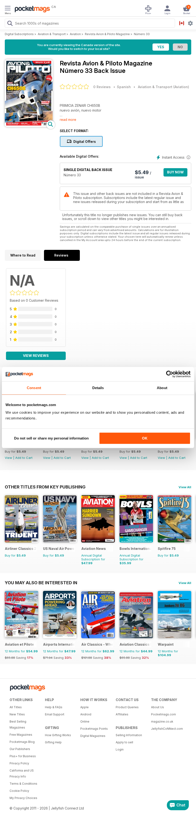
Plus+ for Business (23, 756)
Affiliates (122, 714)
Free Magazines (21, 734)
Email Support (54, 714)
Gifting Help (53, 742)
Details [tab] (98, 388)
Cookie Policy (19, 791)
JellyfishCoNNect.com (167, 728)
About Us (157, 707)
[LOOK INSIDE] (29, 125)
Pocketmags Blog (22, 742)
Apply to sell (124, 742)
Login (120, 749)
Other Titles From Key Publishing (45, 486)
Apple (84, 707)
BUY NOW (175, 172)
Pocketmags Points (94, 728)
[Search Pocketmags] (10, 24)
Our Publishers (20, 749)
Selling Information (129, 735)
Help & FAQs (53, 707)
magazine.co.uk (162, 721)
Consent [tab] (34, 388)
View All (185, 487)
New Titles (17, 714)
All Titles (16, 707)
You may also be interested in (41, 582)
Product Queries (127, 707)
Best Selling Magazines (18, 724)
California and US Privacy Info (22, 773)
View (8, 458)
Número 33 (142, 34)
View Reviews (36, 356)
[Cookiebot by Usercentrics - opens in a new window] (170, 374)
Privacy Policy (19, 763)
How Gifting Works (58, 735)
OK (144, 438)
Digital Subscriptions (19, 34)
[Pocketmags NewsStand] (31, 9)
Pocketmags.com (163, 714)
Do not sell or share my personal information (51, 438)
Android (85, 714)
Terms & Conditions (23, 783)
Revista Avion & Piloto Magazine (107, 34)
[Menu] (8, 9)
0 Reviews (102, 87)
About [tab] (162, 388)
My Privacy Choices (23, 798)
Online (84, 721)
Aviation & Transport (52, 34)
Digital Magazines (92, 736)
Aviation (75, 34)
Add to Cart (24, 458)
